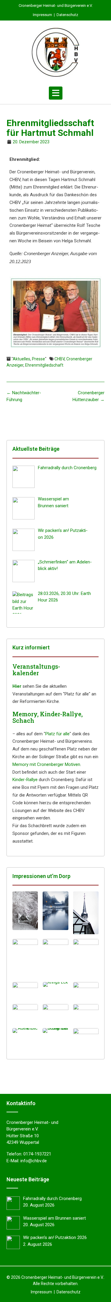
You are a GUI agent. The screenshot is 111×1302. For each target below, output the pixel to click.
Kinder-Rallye (25, 779)
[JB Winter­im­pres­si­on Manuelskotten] (55, 910)
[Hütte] (86, 1012)
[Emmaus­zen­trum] (55, 1013)
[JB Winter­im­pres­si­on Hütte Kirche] (86, 912)
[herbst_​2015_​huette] (86, 1036)
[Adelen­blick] (25, 1030)
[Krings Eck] (55, 984)
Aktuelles (21, 358)
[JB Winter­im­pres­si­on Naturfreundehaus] (25, 910)
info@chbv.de (33, 1160)
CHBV (59, 358)
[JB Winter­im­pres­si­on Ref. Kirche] (55, 958)
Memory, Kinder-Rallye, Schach (47, 717)
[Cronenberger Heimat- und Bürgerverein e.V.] (56, 52)
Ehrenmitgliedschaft (44, 365)
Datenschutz (67, 14)
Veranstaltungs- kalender (36, 669)
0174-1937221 (37, 1154)
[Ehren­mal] (25, 990)
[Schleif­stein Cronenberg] (55, 1030)
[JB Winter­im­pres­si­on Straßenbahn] (25, 958)
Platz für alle (57, 733)
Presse (38, 358)
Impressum (42, 14)
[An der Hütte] (25, 1012)
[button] (55, 93)
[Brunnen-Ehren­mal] (86, 990)
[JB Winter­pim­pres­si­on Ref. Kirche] (86, 958)
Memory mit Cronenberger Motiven (46, 764)
